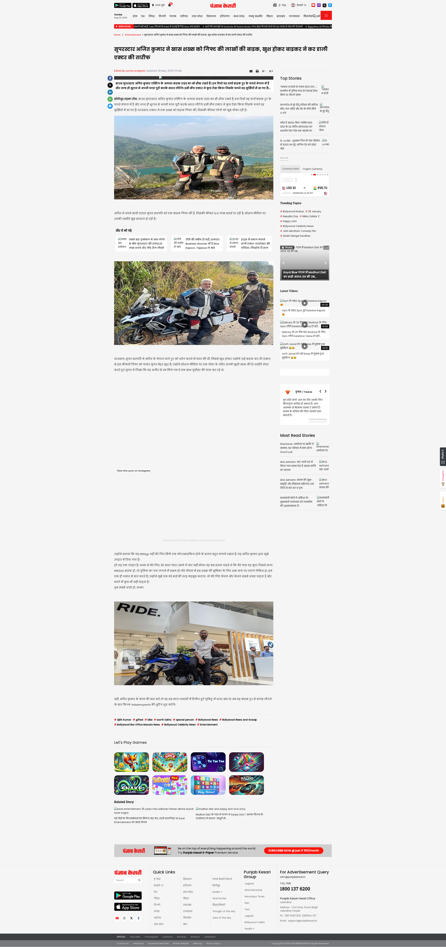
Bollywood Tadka (255, 922)
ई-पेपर (157, 879)
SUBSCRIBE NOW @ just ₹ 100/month (293, 851)
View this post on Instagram (133, 470)
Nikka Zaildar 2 (309, 216)
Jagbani (249, 883)
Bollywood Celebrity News (178, 724)
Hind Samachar (253, 890)
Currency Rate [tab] (290, 168)
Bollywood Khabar (292, 211)
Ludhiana (167, 936)
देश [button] (143, 16)
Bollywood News (206, 719)
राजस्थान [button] (294, 16)
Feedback (138, 943)
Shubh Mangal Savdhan (295, 236)
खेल (185, 924)
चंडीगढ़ (157, 917)
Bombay (181, 936)
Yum (247, 909)
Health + (217, 892)
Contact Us (123, 943)
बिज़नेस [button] (308, 16)
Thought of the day (223, 911)
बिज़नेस (187, 917)
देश (155, 892)
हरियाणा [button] (225, 16)
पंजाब (156, 911)
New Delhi (135, 936)
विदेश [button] (152, 16)
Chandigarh (151, 936)
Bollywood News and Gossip (238, 719)
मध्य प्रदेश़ (239, 16)
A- (264, 71)
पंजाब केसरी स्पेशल (222, 879)
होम (135, 16)
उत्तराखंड (187, 905)
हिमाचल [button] (211, 16)
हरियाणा (187, 885)
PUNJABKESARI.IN (299, 943)
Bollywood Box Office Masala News (137, 724)
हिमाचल (187, 879)
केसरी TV (159, 885)
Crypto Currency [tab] (312, 169)
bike (148, 719)
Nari (247, 903)
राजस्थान (187, 911)
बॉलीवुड (216, 885)
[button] (283, 263)
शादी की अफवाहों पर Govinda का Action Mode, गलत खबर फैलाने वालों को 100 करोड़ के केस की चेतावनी (254, 26)
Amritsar (195, 936)
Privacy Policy (213, 943)
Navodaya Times (254, 896)
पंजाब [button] (173, 16)
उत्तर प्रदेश (197, 16)
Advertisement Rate (158, 943)
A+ (271, 71)
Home (117, 34)
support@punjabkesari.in (302, 920)
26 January (313, 211)
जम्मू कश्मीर (255, 16)
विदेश (157, 898)
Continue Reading (317, 415)
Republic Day (289, 216)
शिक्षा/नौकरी (218, 905)
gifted (138, 719)
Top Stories (291, 78)
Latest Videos (289, 291)
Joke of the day (221, 917)
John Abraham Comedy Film (298, 231)
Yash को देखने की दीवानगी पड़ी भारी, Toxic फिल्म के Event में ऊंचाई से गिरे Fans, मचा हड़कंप (157, 26)
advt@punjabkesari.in (292, 877)
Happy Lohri (288, 221)
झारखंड (281, 16)
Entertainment (133, 34)
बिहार (269, 16)
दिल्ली (162, 16)
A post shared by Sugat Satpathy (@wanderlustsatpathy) (194, 540)
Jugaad (249, 916)
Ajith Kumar (122, 719)
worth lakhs (162, 719)
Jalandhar (210, 936)
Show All (284, 158)
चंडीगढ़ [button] (184, 16)
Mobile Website (181, 943)
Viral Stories (219, 898)
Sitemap (197, 943)
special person (183, 719)
